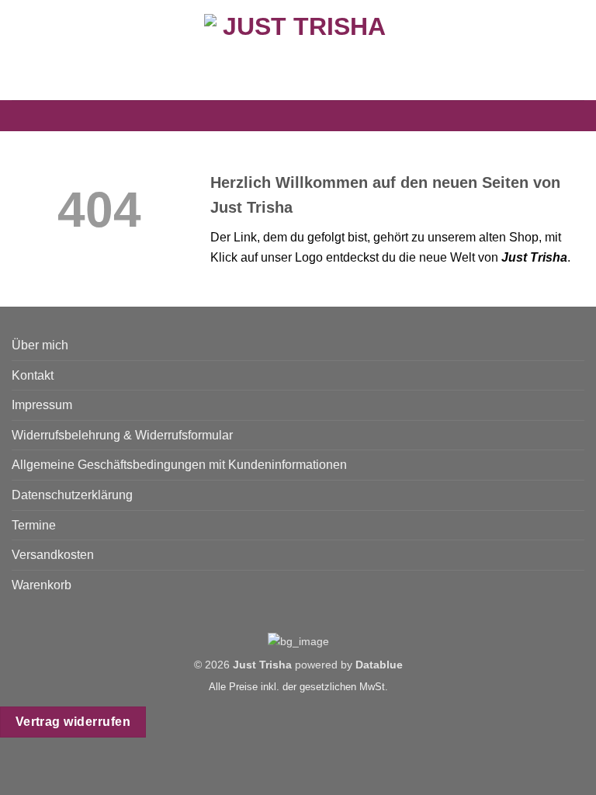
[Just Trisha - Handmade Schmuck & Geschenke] (298, 50)
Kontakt (33, 375)
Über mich (40, 345)
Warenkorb (41, 585)
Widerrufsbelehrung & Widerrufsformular (122, 435)
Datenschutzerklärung (72, 495)
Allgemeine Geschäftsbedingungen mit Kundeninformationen (179, 464)
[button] (21, 50)
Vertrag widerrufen (73, 721)
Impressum (42, 404)
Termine (34, 525)
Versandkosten (53, 554)
